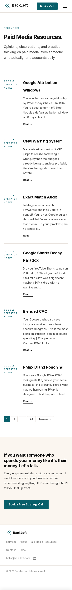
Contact (11, 549)
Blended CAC (35, 311)
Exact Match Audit (40, 197)
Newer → (45, 419)
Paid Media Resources (43, 541)
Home (22, 549)
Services (11, 541)
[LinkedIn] (34, 558)
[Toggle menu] (64, 6)
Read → (28, 123)
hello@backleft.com (18, 557)
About (23, 541)
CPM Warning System (43, 141)
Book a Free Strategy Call (26, 504)
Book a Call (47, 6)
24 (31, 419)
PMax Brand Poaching (43, 367)
